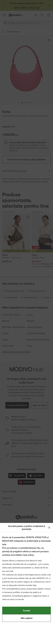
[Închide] (49, 527)
